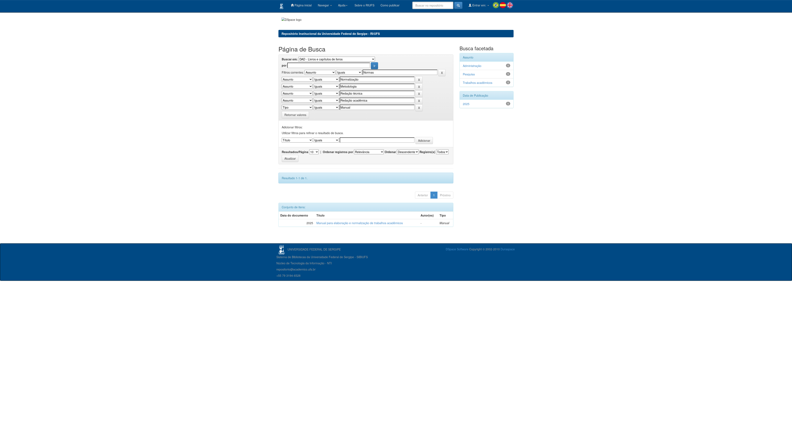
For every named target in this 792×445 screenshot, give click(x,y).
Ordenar (390, 152)
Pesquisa (469, 74)
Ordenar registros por (338, 152)
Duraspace (508, 249)
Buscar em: (290, 59)
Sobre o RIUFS (364, 5)
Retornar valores (295, 115)
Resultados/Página (295, 152)
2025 (466, 104)
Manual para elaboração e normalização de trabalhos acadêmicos (359, 223)
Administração (472, 66)
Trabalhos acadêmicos (477, 83)
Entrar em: (479, 5)
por (284, 65)
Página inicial (303, 5)
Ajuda (341, 5)
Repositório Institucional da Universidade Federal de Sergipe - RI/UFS (331, 34)
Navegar (324, 5)
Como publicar (390, 5)
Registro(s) (427, 152)
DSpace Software (457, 249)
